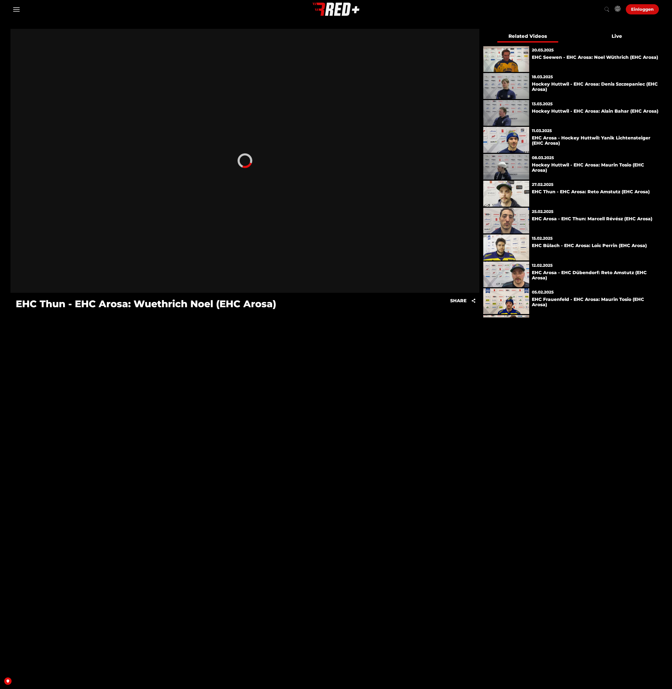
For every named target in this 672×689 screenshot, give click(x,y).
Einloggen (642, 9)
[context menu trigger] (244, 161)
